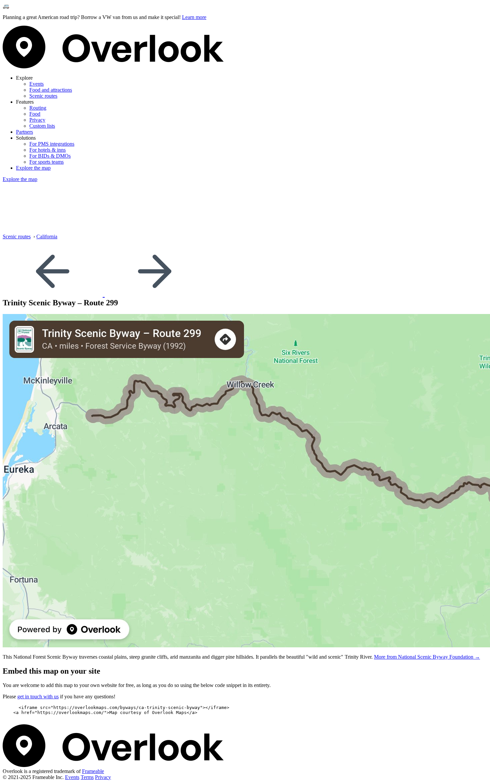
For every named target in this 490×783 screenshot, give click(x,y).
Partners (24, 132)
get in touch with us (38, 696)
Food (34, 114)
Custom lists (42, 126)
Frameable (93, 771)
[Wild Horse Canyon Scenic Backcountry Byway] (155, 293)
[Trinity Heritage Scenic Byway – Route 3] (54, 293)
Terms (87, 777)
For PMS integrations (51, 144)
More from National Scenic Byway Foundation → (427, 657)
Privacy (37, 120)
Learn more (194, 17)
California (46, 236)
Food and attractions (50, 90)
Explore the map (33, 168)
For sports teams (46, 162)
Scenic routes (43, 96)
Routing (37, 108)
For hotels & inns (47, 150)
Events (36, 84)
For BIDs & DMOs (50, 156)
